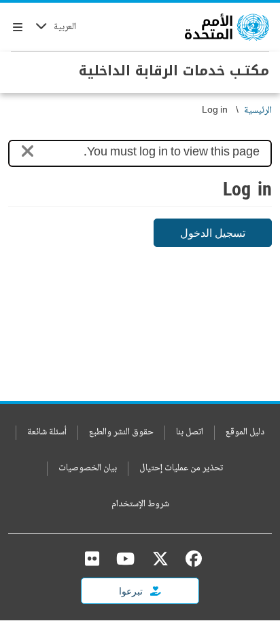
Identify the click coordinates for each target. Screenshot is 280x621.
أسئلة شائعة (47, 433)
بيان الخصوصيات (87, 469)
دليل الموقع (245, 433)
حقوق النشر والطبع (121, 433)
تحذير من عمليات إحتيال (181, 469)
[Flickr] (92, 558)
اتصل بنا (189, 433)
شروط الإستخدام (140, 504)
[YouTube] (125, 558)
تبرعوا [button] (132, 590)
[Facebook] (190, 558)
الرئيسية (258, 111)
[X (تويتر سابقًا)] (160, 558)
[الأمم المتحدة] (227, 27)
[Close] (27, 154)
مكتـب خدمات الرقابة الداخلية (174, 70)
